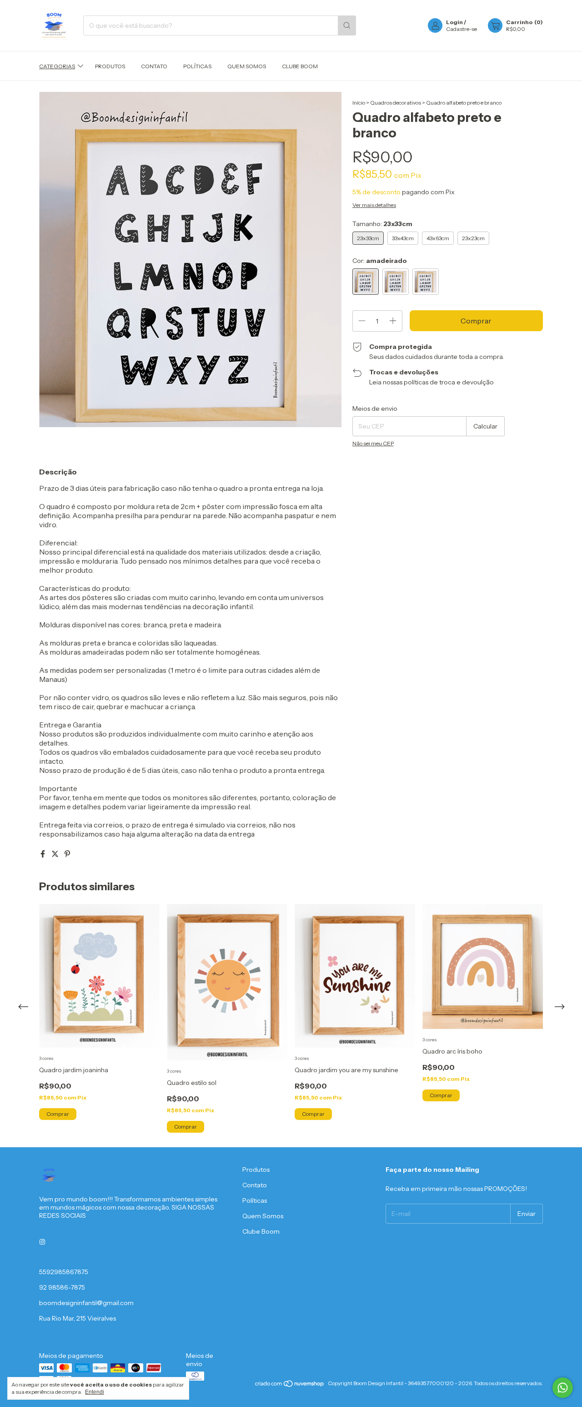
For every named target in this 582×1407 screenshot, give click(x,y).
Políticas (197, 66)
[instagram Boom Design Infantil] (42, 1242)
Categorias (57, 66)
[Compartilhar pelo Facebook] (43, 853)
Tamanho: (382, 224)
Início (358, 102)
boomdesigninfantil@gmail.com (86, 1303)
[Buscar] (347, 25)
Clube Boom (300, 66)
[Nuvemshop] (290, 1385)
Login (454, 22)
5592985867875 (63, 1272)
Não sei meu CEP (373, 443)
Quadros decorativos (395, 102)
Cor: (379, 261)
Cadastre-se (461, 28)
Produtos (110, 66)
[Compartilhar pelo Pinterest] (67, 853)
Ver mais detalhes (374, 205)
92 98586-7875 (62, 1287)
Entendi (94, 1392)
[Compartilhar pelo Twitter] (55, 853)
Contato (154, 66)
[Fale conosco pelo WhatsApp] (562, 1387)
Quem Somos (246, 66)
